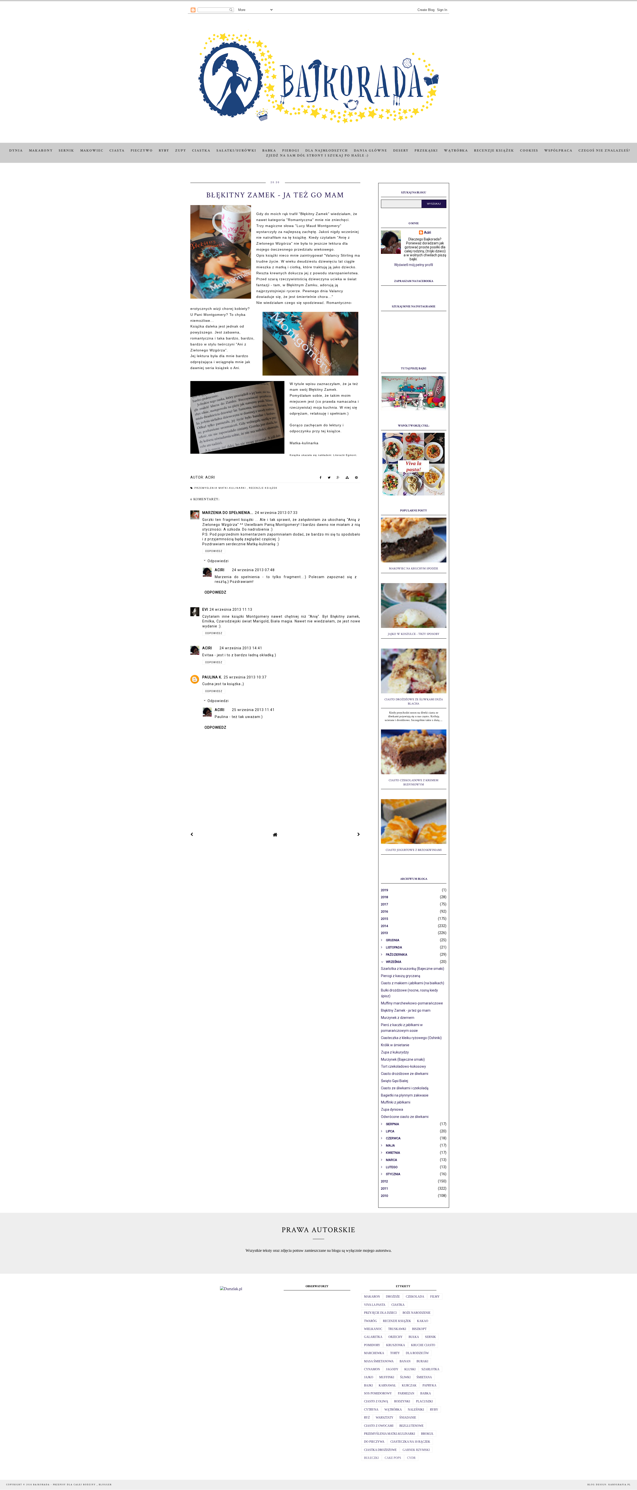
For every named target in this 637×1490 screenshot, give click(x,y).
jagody (392, 1369)
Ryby (164, 150)
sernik (430, 1337)
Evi (205, 609)
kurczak (409, 1385)
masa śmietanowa (379, 1361)
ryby (434, 1409)
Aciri (219, 570)
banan (405, 1361)
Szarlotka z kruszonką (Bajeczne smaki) (412, 969)
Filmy (435, 1296)
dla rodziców (417, 1353)
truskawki (397, 1329)
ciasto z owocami (378, 1426)
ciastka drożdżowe (380, 1450)
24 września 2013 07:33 (276, 513)
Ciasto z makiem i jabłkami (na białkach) (412, 983)
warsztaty (384, 1417)
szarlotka (430, 1369)
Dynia (16, 150)
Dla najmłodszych (326, 150)
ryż (367, 1417)
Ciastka (201, 150)
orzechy (395, 1337)
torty (395, 1353)
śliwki (405, 1377)
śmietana (424, 1377)
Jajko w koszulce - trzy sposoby (413, 634)
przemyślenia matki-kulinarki (220, 488)
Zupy (180, 150)
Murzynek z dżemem (397, 1018)
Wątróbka (456, 150)
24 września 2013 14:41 (240, 648)
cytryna (371, 1409)
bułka (414, 1337)
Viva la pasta (374, 1305)
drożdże (393, 1296)
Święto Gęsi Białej (394, 1081)
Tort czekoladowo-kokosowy (403, 1066)
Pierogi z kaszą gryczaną (400, 976)
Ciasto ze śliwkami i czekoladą (404, 1088)
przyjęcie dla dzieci (380, 1313)
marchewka (374, 1353)
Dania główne (370, 150)
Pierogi (290, 150)
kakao (422, 1321)
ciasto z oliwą (376, 1401)
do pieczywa (374, 1441)
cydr (411, 1458)
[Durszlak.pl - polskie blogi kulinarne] (231, 1289)
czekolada (415, 1296)
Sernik (66, 150)
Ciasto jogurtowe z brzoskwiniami (414, 850)
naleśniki (416, 1409)
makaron (372, 1296)
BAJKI (368, 1385)
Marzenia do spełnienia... (227, 513)
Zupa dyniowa (392, 1109)
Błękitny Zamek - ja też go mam (405, 1010)
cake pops (393, 1458)
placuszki (424, 1401)
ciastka (398, 1305)
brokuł (427, 1433)
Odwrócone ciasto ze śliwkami (404, 1117)
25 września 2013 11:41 (253, 710)
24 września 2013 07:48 (253, 570)
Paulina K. (212, 677)
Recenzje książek (494, 150)
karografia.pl (619, 1485)
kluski (410, 1369)
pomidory (372, 1345)
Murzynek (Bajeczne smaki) (403, 1059)
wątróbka (393, 1409)
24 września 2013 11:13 (231, 609)
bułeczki (371, 1458)
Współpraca (558, 150)
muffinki (386, 1377)
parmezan (406, 1393)
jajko (368, 1377)
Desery (401, 150)
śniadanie (407, 1417)
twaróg (370, 1321)
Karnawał (387, 1385)
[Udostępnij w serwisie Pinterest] (356, 478)
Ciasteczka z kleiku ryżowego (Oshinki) (411, 1038)
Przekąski (426, 150)
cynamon (372, 1369)
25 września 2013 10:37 (245, 677)
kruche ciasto (423, 1345)
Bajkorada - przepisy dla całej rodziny (65, 1485)
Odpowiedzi (218, 561)
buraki (422, 1361)
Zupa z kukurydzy (395, 1052)
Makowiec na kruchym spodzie (413, 568)
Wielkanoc (373, 1329)
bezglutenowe (411, 1426)
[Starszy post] (358, 834)
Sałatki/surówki (236, 150)
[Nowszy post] (191, 834)
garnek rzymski (416, 1450)
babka (425, 1393)
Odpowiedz (213, 551)
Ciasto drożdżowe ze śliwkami (404, 1074)
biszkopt (419, 1329)
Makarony (41, 150)
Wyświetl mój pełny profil (413, 265)
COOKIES (529, 150)
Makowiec (92, 150)
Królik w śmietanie (395, 1045)
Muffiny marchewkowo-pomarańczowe (412, 1003)
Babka (269, 150)
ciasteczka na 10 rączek (410, 1441)
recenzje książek (263, 488)
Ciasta (117, 150)
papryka (429, 1385)
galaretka (373, 1337)
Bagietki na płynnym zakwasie (404, 1095)
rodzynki (402, 1401)
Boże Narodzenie (416, 1313)
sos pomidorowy (378, 1393)
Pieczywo (142, 150)
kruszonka (395, 1345)
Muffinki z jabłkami (395, 1102)
